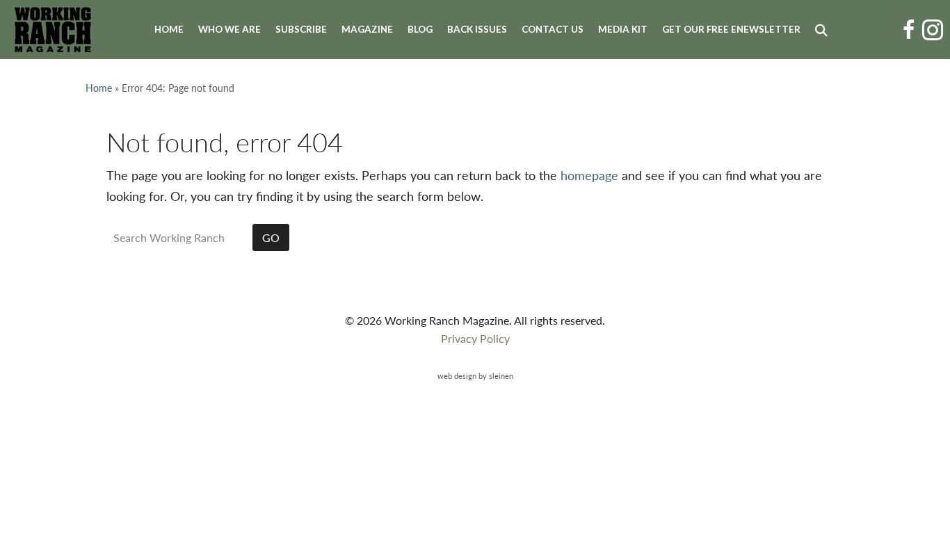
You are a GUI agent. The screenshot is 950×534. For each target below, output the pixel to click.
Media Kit (622, 29)
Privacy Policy (475, 338)
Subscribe (301, 29)
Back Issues (477, 29)
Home (169, 29)
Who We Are (229, 29)
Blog (420, 29)
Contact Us (552, 29)
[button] (824, 30)
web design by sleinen (475, 375)
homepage (589, 175)
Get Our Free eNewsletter (731, 29)
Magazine (367, 29)
